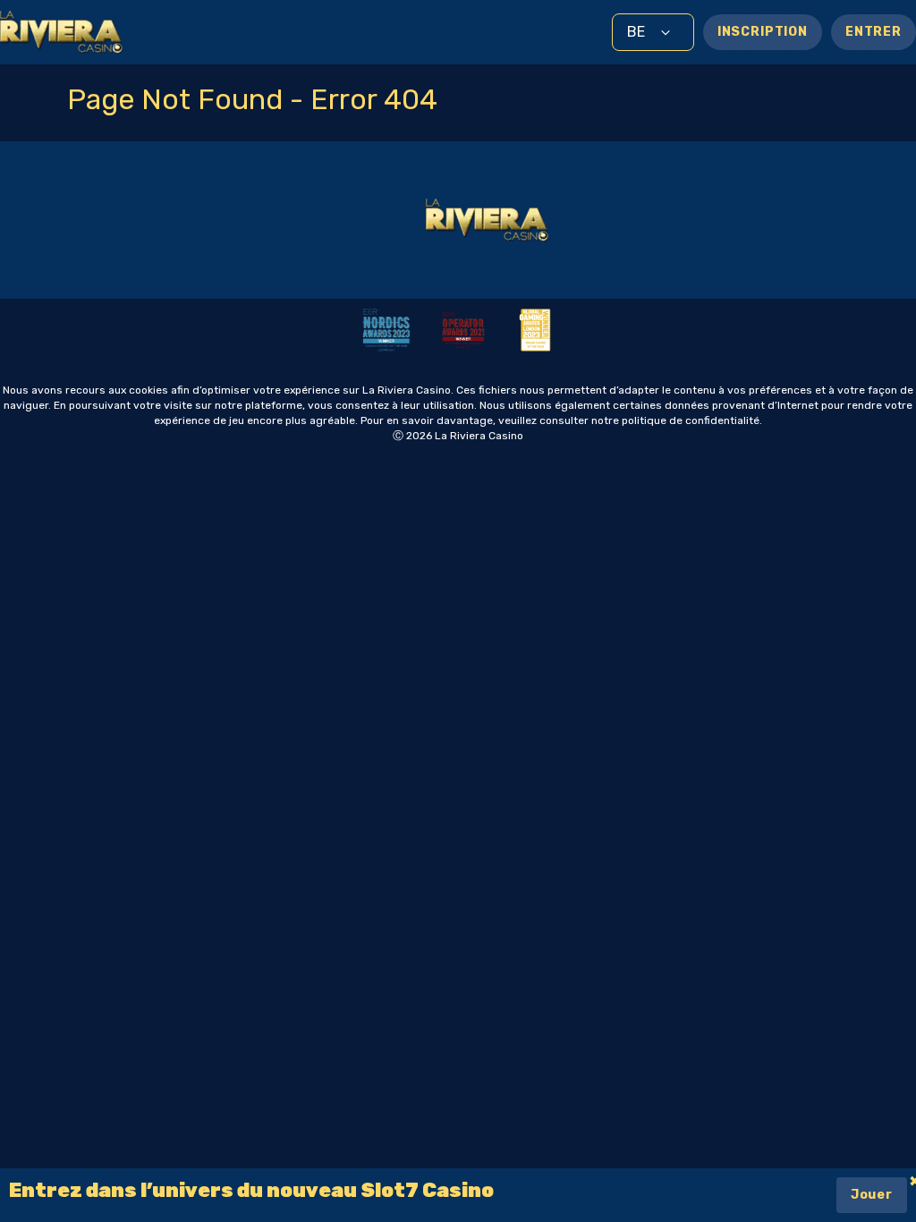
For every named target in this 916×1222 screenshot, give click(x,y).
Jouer (872, 1194)
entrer (873, 31)
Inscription (762, 31)
